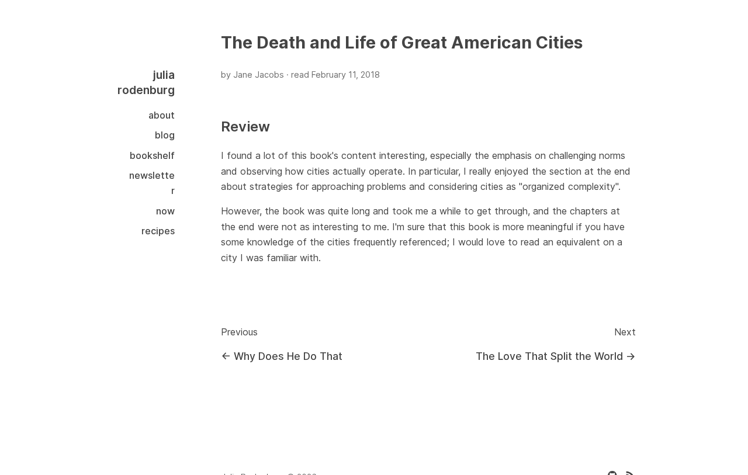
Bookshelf (152, 155)
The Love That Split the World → (556, 356)
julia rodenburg (146, 82)
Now (165, 211)
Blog (165, 135)
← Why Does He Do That (281, 356)
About (161, 115)
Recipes (158, 231)
